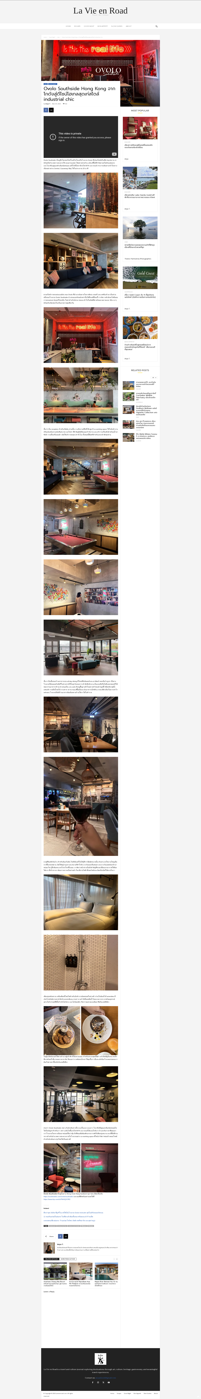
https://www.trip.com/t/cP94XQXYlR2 (57, 1199)
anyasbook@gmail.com (105, 1377)
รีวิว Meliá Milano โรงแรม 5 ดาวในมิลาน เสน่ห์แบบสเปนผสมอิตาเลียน (146, 436)
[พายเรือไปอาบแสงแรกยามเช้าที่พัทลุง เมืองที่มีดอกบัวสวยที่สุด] (140, 228)
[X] (103, 1382)
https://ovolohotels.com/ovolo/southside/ (58, 1196)
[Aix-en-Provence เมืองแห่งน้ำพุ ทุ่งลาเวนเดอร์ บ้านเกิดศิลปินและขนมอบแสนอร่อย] (128, 424)
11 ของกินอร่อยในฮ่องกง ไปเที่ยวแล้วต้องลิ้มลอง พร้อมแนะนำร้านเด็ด (68, 1217)
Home (68, 26)
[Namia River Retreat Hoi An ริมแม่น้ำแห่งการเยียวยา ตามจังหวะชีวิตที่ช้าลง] (106, 1271)
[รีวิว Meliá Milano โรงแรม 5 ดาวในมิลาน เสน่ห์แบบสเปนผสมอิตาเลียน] (128, 437)
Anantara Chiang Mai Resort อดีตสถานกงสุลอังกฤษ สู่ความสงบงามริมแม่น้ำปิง (55, 1284)
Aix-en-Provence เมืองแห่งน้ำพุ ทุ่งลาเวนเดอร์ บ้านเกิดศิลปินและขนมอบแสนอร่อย (145, 424)
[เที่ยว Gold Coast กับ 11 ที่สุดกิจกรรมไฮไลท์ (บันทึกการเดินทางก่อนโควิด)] (140, 278)
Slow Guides (116, 26)
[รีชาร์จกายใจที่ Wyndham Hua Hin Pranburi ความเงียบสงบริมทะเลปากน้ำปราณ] (80, 1271)
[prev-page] (114, 1259)
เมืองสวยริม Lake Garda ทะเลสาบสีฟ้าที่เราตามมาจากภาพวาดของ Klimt (140, 196)
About (128, 26)
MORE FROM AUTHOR (68, 1259)
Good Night (89, 26)
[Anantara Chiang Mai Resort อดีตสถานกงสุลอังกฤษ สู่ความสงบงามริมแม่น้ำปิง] (55, 1271)
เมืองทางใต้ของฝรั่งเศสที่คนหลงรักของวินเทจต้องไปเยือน (139, 146)
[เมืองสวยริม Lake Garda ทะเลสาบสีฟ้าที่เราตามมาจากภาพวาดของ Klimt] (140, 178)
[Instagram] (98, 1382)
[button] (156, 26)
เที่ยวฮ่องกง (90, 1226)
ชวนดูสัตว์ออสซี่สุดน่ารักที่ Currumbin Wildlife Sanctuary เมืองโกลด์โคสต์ (146, 396)
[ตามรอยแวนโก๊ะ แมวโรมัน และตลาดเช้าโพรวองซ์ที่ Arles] (128, 385)
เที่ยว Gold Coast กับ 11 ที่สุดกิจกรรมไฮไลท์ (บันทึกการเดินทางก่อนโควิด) (140, 296)
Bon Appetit (103, 26)
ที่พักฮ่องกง (83, 1226)
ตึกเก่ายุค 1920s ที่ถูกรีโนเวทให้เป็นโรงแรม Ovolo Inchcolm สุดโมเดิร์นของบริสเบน (73, 1213)
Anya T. (48, 104)
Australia (129, 292)
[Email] (51, 110)
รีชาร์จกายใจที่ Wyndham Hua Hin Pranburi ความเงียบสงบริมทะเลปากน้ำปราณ (79, 1284)
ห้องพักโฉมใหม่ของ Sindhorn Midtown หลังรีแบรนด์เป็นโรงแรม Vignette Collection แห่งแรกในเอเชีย (146, 410)
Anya (126, 159)
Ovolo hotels (62, 1226)
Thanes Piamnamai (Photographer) (138, 259)
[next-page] (117, 1259)
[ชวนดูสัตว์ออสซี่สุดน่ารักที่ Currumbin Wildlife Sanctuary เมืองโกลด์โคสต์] (128, 396)
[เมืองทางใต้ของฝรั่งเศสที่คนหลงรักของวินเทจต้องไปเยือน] (140, 128)
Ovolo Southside (74, 1226)
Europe (138, 441)
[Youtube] (108, 1382)
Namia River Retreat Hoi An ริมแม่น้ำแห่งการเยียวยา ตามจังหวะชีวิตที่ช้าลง (106, 1284)
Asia (58, 37)
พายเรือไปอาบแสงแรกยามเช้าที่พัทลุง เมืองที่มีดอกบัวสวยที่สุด (140, 246)
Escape (77, 26)
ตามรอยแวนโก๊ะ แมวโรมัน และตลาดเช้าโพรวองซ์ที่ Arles (146, 384)
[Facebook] (46, 110)
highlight (53, 1226)
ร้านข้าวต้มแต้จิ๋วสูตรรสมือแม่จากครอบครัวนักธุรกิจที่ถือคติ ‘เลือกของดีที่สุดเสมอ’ (140, 347)
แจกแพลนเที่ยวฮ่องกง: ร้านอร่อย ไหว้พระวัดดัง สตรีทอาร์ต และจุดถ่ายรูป (69, 1220)
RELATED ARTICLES (51, 1259)
